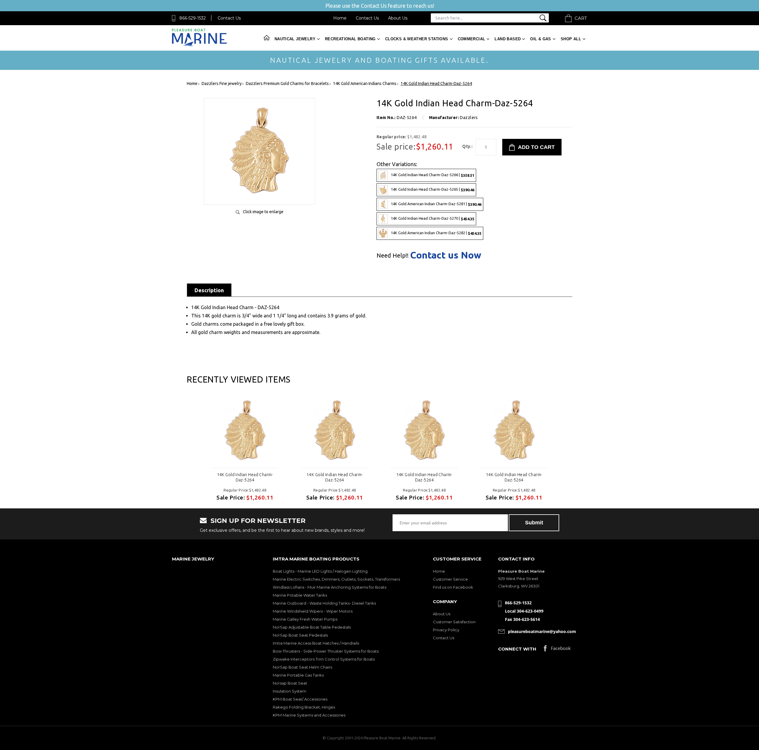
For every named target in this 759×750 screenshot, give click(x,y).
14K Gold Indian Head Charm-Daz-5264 (245, 477)
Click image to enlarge (263, 211)
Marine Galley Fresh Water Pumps (305, 619)
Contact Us (229, 18)
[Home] (199, 45)
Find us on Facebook (453, 587)
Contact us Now (445, 255)
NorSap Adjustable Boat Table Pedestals (312, 627)
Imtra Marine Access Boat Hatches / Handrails (316, 643)
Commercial (471, 39)
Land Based (508, 39)
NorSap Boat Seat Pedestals (300, 635)
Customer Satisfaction (454, 621)
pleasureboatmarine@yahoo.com (542, 631)
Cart (581, 18)
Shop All (571, 39)
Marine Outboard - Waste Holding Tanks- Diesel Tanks (324, 603)
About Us (397, 18)
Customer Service (450, 579)
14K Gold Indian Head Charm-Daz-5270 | (432, 218)
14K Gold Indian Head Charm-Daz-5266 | (432, 175)
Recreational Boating (350, 39)
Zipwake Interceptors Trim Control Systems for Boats (324, 659)
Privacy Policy (446, 629)
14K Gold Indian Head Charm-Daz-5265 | (432, 189)
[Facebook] (557, 650)
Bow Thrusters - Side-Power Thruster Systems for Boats (326, 651)
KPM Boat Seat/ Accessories (300, 699)
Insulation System (289, 691)
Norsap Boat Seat (290, 683)
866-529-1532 (192, 18)
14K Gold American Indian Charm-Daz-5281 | (436, 204)
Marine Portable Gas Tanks (298, 675)
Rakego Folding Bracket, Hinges (304, 707)
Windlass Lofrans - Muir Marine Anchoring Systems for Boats (329, 587)
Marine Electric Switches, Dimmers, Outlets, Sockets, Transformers (336, 579)
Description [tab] (209, 290)
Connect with (517, 649)
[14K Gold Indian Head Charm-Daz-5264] (259, 193)
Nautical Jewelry (295, 39)
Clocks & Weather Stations (416, 39)
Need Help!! (393, 255)
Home (340, 18)
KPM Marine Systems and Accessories (309, 715)
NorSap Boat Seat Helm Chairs (302, 667)
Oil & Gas (540, 39)
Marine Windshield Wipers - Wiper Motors (313, 611)
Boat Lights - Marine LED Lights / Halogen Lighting (320, 571)
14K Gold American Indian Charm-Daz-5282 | (436, 233)
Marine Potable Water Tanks (300, 595)
